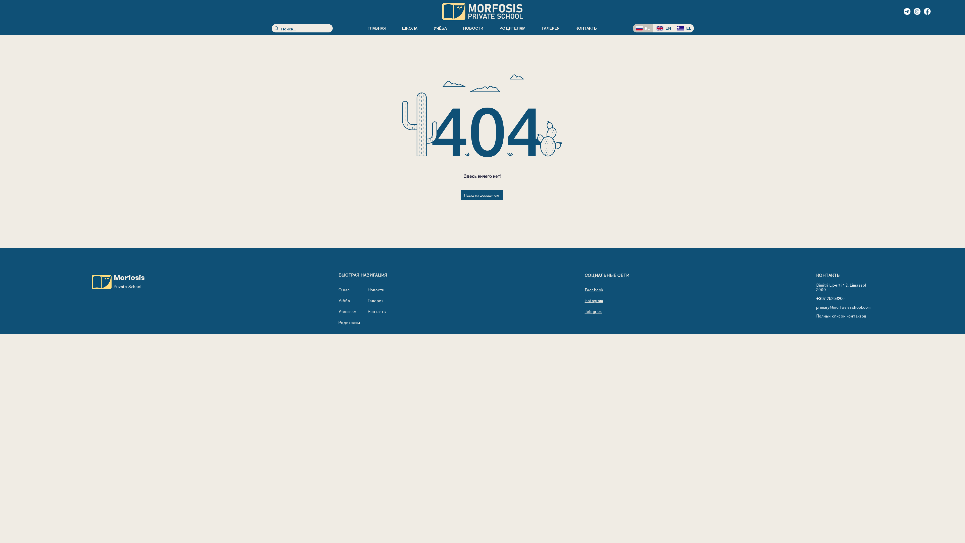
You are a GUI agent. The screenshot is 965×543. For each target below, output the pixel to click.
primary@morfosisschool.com (843, 307)
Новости (376, 290)
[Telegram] (907, 11)
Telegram (593, 311)
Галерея (376, 300)
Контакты (377, 311)
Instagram (594, 300)
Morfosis (129, 277)
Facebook (594, 290)
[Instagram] (917, 11)
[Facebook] (927, 11)
